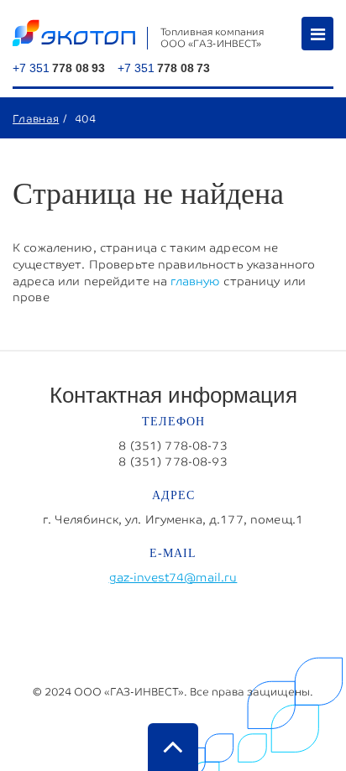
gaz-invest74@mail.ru (173, 577)
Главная (36, 118)
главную (195, 281)
